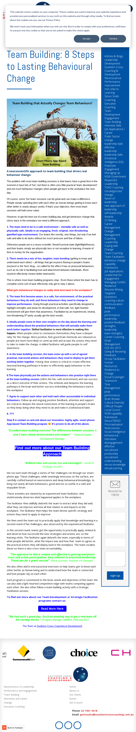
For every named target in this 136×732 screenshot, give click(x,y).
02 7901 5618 (89, 710)
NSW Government (115, 176)
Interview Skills (112, 125)
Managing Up (112, 173)
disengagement (113, 442)
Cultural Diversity (114, 402)
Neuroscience (112, 78)
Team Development (112, 112)
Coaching (109, 100)
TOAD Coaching (113, 187)
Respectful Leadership (111, 182)
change (108, 195)
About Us (74, 690)
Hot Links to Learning (111, 90)
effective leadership (110, 149)
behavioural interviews (111, 437)
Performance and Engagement (20, 690)
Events (72, 698)
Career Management (112, 225)
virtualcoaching (113, 468)
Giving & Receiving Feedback (115, 353)
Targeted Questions (110, 295)
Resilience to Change (111, 371)
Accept (86, 38)
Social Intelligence (114, 432)
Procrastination (113, 424)
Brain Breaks (112, 399)
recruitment (111, 457)
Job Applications (113, 271)
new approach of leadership (114, 207)
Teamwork (110, 380)
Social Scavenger (114, 377)
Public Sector (112, 136)
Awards (108, 216)
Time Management (112, 386)
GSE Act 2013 (112, 348)
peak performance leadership (112, 315)
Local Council (112, 410)
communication (113, 304)
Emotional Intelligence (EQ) (114, 160)
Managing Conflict (115, 282)
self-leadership (113, 213)
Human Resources (110, 364)
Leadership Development (112, 61)
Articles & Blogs (113, 56)
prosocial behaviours (82, 266)
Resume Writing (113, 289)
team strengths (113, 333)
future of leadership (110, 200)
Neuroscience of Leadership (19, 686)
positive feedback (114, 322)
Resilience (110, 286)
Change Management (112, 233)
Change (8, 702)
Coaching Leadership (111, 240)
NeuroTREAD (112, 421)
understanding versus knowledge (115, 462)
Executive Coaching (110, 105)
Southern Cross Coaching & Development (59, 626)
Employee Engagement (111, 167)
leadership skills (113, 154)
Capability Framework (111, 265)
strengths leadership (110, 327)
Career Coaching (114, 337)
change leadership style (113, 142)
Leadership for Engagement (113, 276)
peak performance (112, 393)
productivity (111, 453)
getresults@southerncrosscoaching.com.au (107, 714)
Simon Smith (111, 96)
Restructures (112, 428)
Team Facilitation (114, 257)
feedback (109, 308)
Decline (113, 38)
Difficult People (113, 406)
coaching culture (114, 300)
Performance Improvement (112, 83)
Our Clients (75, 694)
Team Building (112, 122)
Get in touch (75, 702)
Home (72, 686)
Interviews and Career (15, 698)
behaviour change (115, 260)
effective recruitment (111, 448)
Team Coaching (113, 253)
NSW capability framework (113, 415)
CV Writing (110, 220)
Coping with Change (111, 247)
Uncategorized (113, 191)
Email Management (112, 342)
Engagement (111, 118)
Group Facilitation (114, 359)
